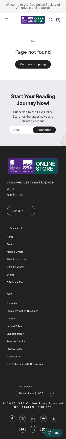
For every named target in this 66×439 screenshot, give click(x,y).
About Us (12, 303)
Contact (11, 318)
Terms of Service (16, 341)
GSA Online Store (33, 403)
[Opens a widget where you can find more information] (53, 433)
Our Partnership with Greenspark (25, 364)
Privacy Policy (14, 348)
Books (10, 244)
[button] (6, 20)
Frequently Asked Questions (22, 310)
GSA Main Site (15, 282)
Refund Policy (14, 326)
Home (10, 236)
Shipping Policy (15, 333)
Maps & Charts (15, 251)
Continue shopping (33, 64)
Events (10, 274)
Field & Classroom (16, 259)
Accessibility (14, 356)
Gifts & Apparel (15, 266)
